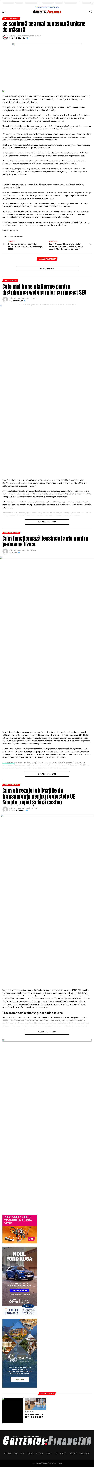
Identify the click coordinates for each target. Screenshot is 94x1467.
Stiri (22, 1453)
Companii (30, 1453)
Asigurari (7, 1453)
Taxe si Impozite (60, 1453)
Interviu (49, 1453)
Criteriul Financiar (18, 38)
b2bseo (14, 553)
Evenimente (73, 1453)
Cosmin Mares (17, 301)
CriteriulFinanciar (18, 811)
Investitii (39, 1453)
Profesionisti (85, 1453)
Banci (16, 1453)
